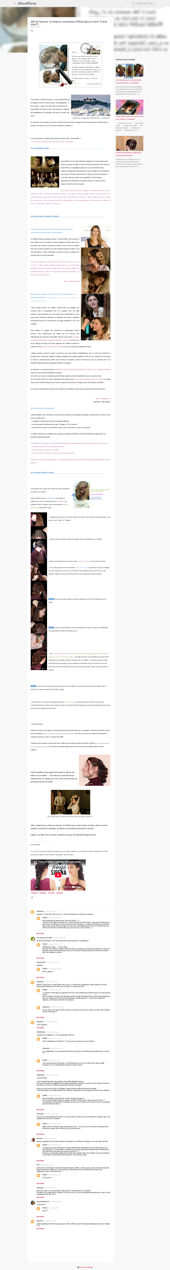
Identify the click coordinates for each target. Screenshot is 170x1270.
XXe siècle (60, 893)
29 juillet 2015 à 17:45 (56, 1048)
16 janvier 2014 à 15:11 (54, 944)
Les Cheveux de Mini (44, 938)
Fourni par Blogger (86, 1267)
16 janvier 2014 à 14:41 (50, 911)
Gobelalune (41, 1032)
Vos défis (51, 893)
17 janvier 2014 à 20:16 (50, 981)
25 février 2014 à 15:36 (54, 1174)
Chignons (34, 893)
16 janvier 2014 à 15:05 (59, 937)
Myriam (39, 1138)
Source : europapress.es (103, 398)
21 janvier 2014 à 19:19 (51, 1075)
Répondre (40, 933)
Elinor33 (40, 1221)
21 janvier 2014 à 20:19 (54, 1095)
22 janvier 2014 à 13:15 (54, 1123)
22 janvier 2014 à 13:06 (51, 1114)
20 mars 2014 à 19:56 (50, 1187)
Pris (38, 1165)
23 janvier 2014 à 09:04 (49, 1138)
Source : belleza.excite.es (71, 281)
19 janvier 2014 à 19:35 (54, 1038)
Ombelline (41, 1075)
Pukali (44, 917)
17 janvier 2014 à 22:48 (56, 1007)
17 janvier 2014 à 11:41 (52, 962)
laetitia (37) (41, 962)
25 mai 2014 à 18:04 (55, 1201)
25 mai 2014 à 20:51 (53, 1208)
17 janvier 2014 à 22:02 (50, 1021)
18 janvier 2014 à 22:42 (52, 1032)
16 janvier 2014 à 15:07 (54, 917)
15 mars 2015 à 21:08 (50, 1221)
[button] (32, 31)
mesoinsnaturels (43, 1201)
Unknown (40, 911)
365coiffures (27, 3)
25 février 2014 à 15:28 (46, 1165)
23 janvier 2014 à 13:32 (54, 1144)
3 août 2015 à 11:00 (53, 1060)
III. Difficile (43, 893)
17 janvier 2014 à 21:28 (54, 968)
